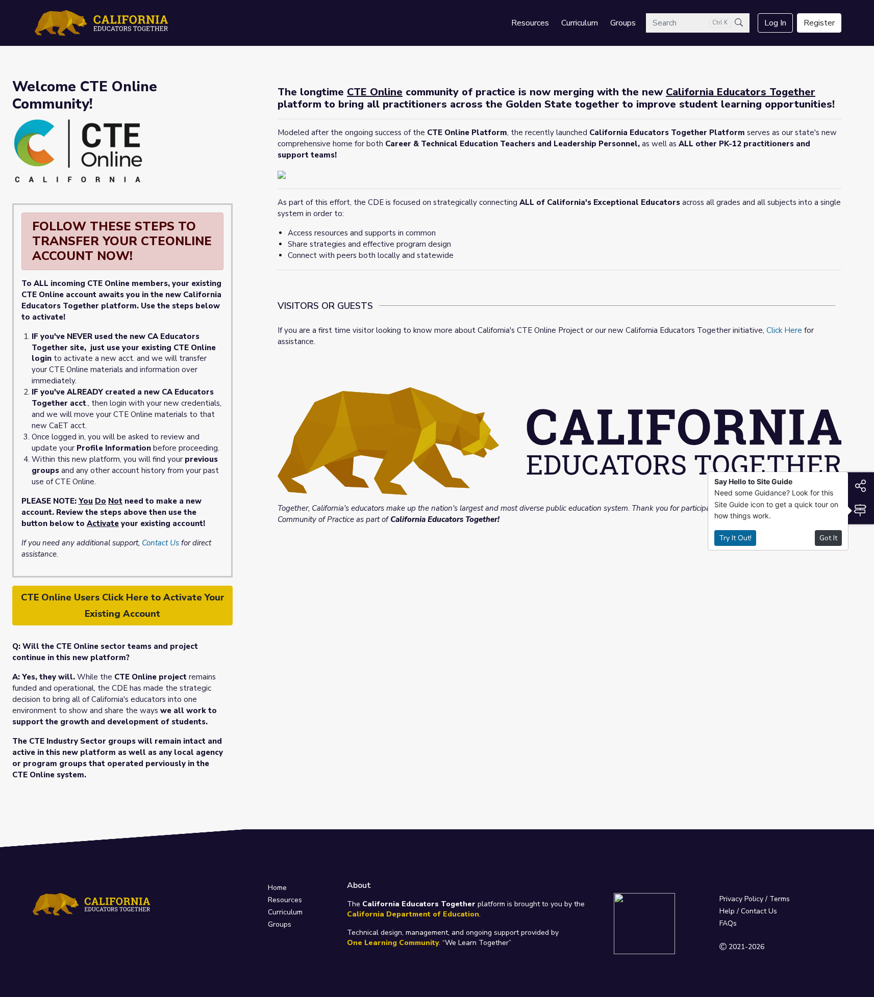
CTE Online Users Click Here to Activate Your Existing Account (122, 605)
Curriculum (579, 23)
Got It (828, 538)
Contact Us (160, 543)
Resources (530, 23)
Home (277, 888)
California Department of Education (413, 914)
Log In (775, 23)
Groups (623, 23)
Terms (779, 899)
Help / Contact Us (748, 911)
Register (819, 23)
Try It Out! (735, 538)
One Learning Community (393, 943)
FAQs (728, 923)
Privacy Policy (741, 899)
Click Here (784, 330)
